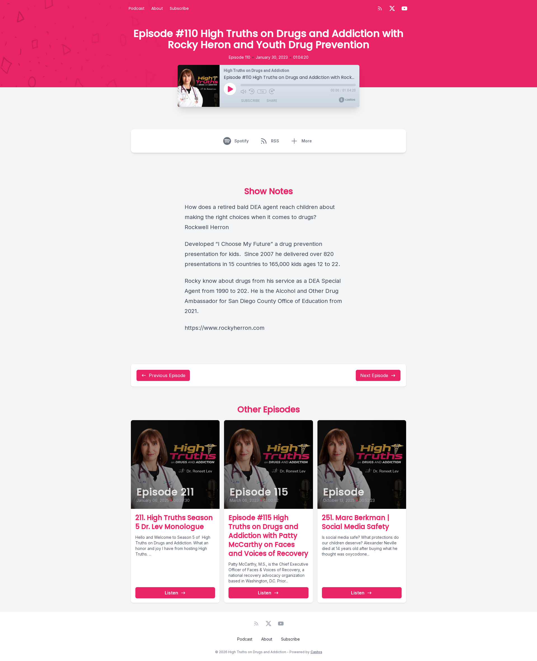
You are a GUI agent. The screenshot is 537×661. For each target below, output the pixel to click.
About (157, 8)
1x (262, 91)
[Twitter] (392, 8)
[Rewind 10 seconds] (252, 91)
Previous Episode (167, 375)
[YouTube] (404, 8)
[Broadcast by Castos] (347, 100)
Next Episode (374, 375)
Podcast (137, 8)
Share (272, 100)
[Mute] (243, 91)
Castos (316, 652)
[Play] (230, 89)
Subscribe (179, 8)
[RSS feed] (380, 8)
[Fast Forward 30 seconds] (272, 91)
